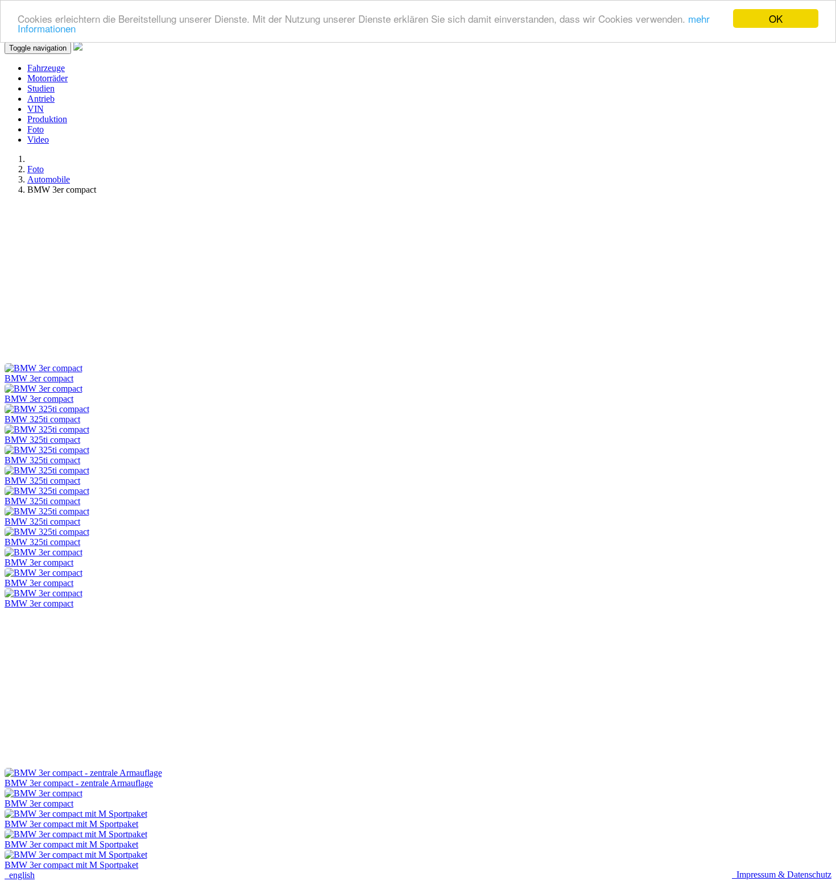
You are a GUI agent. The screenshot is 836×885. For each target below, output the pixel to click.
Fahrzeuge (46, 68)
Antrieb (41, 98)
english (20, 875)
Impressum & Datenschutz (781, 874)
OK (776, 18)
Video (38, 139)
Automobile (48, 179)
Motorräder (47, 78)
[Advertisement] (346, 283)
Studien (41, 88)
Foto (35, 129)
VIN (35, 109)
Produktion (47, 119)
